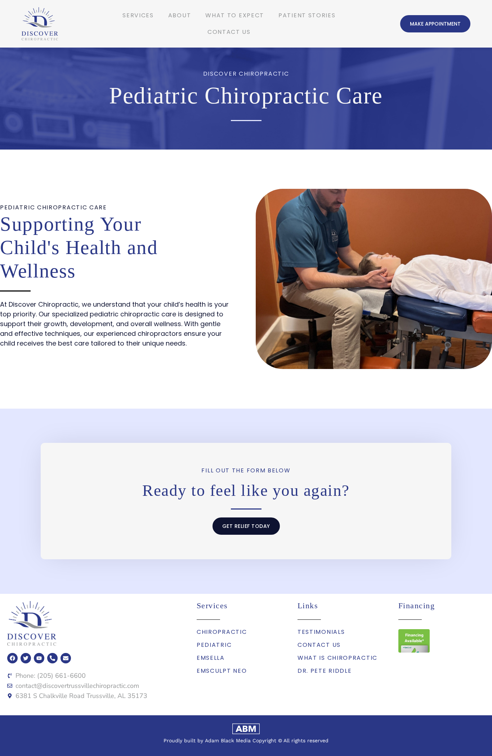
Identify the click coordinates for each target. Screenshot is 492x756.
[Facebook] (12, 658)
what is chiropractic (337, 658)
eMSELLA (211, 658)
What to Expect (234, 15)
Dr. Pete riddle (325, 671)
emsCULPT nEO (222, 671)
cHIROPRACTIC (222, 632)
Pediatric (214, 645)
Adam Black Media (228, 740)
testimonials (321, 632)
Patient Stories (307, 15)
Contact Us (229, 32)
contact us (319, 645)
